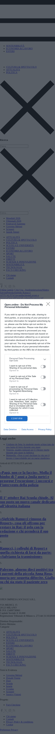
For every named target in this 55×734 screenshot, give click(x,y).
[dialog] (27, 367)
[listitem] (27, 359)
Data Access (27, 429)
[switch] (43, 366)
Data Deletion (10, 429)
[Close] (49, 305)
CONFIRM (17, 418)
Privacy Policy (44, 429)
